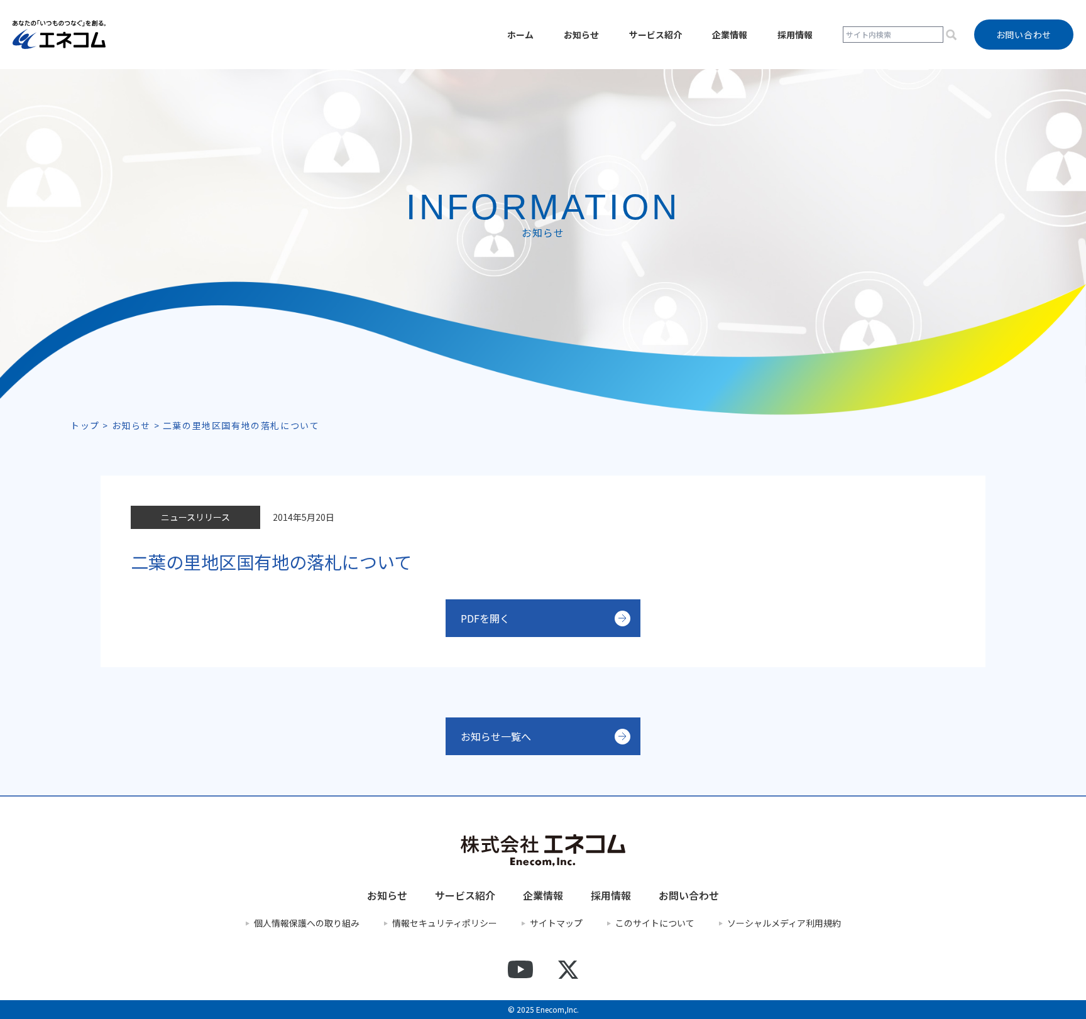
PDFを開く (485, 618)
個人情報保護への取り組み (306, 923)
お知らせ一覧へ (496, 736)
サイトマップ (556, 923)
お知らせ (581, 34)
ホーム (520, 34)
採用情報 (795, 34)
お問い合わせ (689, 895)
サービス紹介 (655, 34)
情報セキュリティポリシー (444, 923)
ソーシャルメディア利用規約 (784, 923)
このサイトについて (654, 923)
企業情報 (729, 34)
